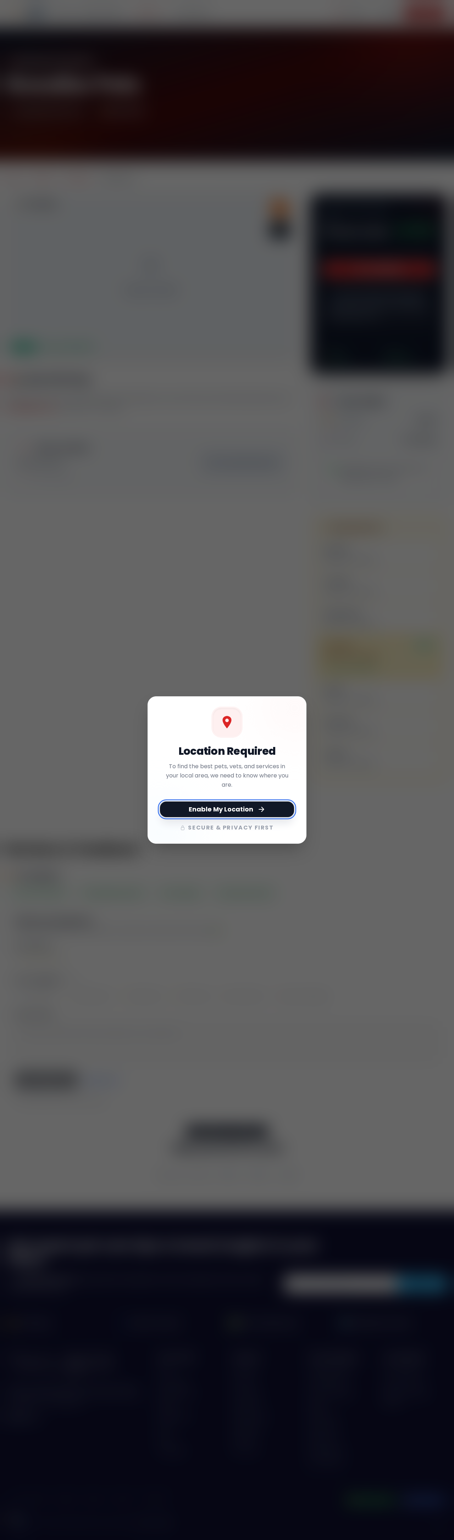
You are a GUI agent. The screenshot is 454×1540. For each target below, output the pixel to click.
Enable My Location (221, 809)
